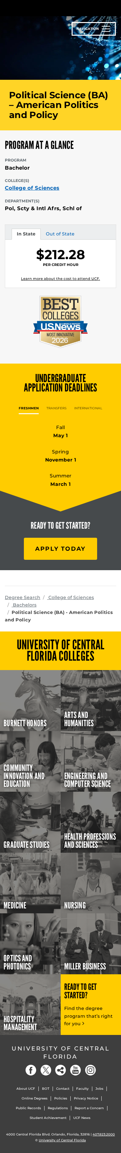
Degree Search (22, 597)
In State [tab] (25, 235)
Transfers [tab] (56, 408)
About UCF (25, 1089)
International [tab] (88, 408)
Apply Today (60, 548)
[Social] (60, 1070)
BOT (45, 1089)
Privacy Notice (86, 1098)
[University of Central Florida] (49, 8)
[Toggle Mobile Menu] (114, 7)
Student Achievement (48, 1118)
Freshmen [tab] (29, 408)
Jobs (99, 1089)
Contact (62, 1089)
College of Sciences (32, 188)
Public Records (28, 1108)
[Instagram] (90, 1070)
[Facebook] (30, 1070)
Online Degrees (34, 1098)
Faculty (82, 1089)
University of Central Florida (61, 1052)
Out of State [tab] (60, 235)
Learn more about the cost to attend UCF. (60, 278)
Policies (60, 1098)
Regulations (58, 1108)
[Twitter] (45, 1070)
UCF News (81, 1118)
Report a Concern (89, 1108)
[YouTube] (75, 1070)
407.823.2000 (104, 1134)
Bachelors (24, 605)
